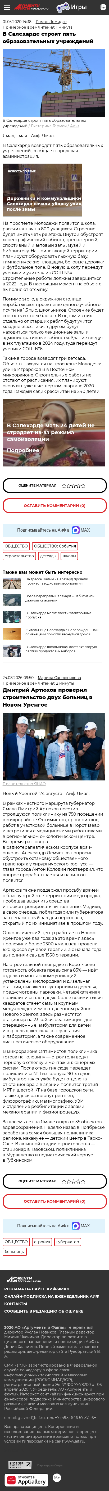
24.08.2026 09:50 (18, 677)
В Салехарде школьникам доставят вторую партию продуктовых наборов (61, 649)
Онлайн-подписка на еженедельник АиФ (51, 1296)
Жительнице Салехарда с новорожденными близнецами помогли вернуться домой (61, 632)
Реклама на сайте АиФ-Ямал (36, 1289)
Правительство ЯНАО (24, 784)
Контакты (15, 1303)
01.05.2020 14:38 (17, 21)
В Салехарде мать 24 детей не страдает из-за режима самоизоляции (51, 432)
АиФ (74, 126)
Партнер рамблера (49, 1465)
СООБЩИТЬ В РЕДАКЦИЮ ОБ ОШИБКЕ (43, 1311)
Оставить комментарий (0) (54, 505)
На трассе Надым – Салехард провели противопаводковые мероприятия (56, 581)
